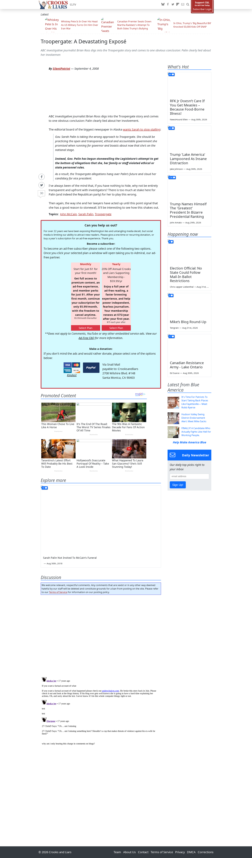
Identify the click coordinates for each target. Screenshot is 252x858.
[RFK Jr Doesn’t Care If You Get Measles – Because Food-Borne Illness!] (189, 84)
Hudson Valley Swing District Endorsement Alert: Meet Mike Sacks (193, 418)
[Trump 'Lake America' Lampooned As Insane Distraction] (189, 138)
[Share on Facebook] (41, 177)
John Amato (176, 222)
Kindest (72, 375)
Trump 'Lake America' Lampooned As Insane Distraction (188, 158)
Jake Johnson (176, 168)
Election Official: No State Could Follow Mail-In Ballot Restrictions (186, 274)
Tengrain (174, 327)
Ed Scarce (174, 373)
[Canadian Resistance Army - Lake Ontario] (189, 346)
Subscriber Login (202, 9)
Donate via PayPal (91, 367)
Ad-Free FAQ (86, 338)
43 (170, 128)
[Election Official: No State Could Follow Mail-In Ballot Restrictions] (189, 251)
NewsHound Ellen (179, 119)
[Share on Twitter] (41, 185)
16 (43, 487)
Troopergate (103, 214)
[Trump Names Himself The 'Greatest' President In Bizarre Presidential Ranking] (189, 187)
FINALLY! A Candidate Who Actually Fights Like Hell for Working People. (196, 432)
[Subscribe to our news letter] (182, 4)
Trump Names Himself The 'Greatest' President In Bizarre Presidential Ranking (188, 210)
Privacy (180, 852)
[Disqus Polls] (101, 634)
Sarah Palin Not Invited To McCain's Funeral (70, 557)
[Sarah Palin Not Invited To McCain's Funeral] (101, 519)
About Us (129, 852)
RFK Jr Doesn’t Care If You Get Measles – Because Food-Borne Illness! (187, 107)
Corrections (206, 852)
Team (117, 852)
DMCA (191, 852)
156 (171, 177)
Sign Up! (177, 484)
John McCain (68, 214)
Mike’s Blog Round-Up (188, 321)
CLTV (73, 4)
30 (41, 193)
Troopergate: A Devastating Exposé (83, 41)
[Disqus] (101, 712)
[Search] (187, 4)
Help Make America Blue (189, 442)
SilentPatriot (61, 69)
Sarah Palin (85, 214)
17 (170, 336)
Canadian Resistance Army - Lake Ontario (187, 364)
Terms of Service (58, 592)
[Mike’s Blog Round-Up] (189, 305)
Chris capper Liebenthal (182, 286)
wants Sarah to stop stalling (141, 129)
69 (170, 74)
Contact (143, 852)
